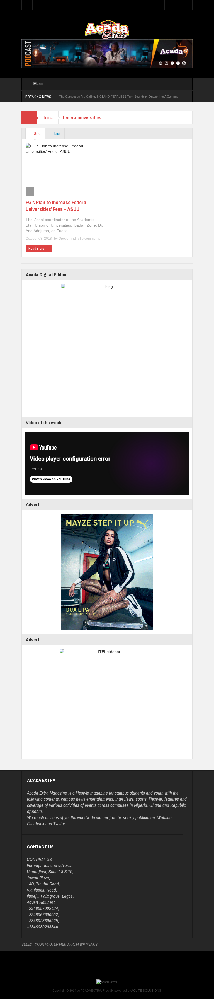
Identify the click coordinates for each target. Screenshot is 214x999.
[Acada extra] (106, 29)
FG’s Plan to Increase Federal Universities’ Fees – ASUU (56, 205)
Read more (36, 248)
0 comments (90, 238)
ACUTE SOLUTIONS (146, 990)
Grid (36, 133)
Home (47, 117)
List (57, 133)
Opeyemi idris (69, 238)
